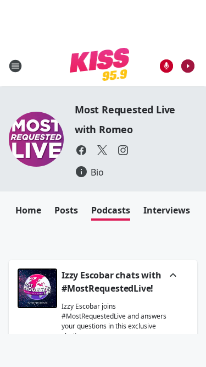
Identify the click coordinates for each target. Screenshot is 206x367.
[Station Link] (100, 66)
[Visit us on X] (102, 150)
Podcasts (110, 210)
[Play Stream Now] (187, 66)
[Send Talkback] (166, 66)
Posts (66, 210)
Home (28, 210)
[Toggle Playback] (37, 288)
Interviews (166, 210)
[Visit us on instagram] (123, 150)
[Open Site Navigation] (15, 66)
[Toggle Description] (173, 276)
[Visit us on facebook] (81, 150)
